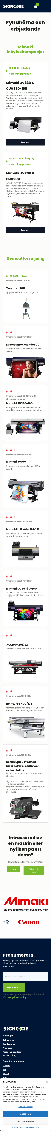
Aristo (6, 1073)
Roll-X (6, 1077)
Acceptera (25, 1114)
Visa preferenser (25, 1121)
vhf (4, 1069)
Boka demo (8, 1040)
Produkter (8, 1048)
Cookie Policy (17, 1127)
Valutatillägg (9, 1055)
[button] (47, 1081)
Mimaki (6, 1065)
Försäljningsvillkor (12, 1052)
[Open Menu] (44, 6)
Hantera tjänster (25, 1107)
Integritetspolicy (32, 1127)
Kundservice (9, 1044)
